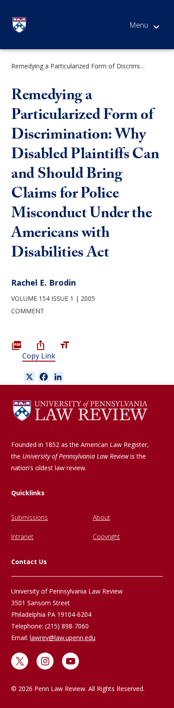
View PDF (16, 345)
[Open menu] (144, 26)
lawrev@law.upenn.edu (62, 637)
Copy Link (38, 356)
